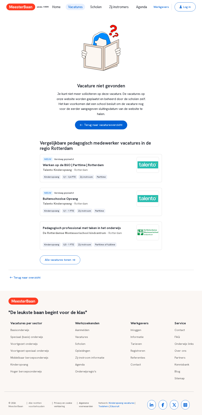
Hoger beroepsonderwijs (26, 371)
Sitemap (180, 378)
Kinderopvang (19, 364)
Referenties (138, 357)
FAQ (177, 337)
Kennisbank (182, 364)
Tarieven (136, 344)
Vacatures (75, 7)
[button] (185, 6)
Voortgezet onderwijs (24, 344)
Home (56, 7)
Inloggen (136, 330)
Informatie (137, 337)
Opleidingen (82, 350)
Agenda (141, 7)
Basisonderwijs (19, 330)
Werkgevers (161, 7)
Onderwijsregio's (85, 371)
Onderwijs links (184, 344)
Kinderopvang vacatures (121, 403)
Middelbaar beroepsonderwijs (29, 357)
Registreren (138, 350)
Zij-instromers (119, 7)
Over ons (180, 350)
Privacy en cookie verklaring (63, 405)
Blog (177, 371)
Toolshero (103, 406)
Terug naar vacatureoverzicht (103, 125)
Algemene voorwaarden (86, 405)
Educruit (114, 406)
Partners (180, 357)
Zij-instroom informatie (89, 357)
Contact (136, 364)
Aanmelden (82, 330)
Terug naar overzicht (26, 277)
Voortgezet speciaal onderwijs (29, 350)
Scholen (96, 7)
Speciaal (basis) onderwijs (26, 337)
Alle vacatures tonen (58, 260)
